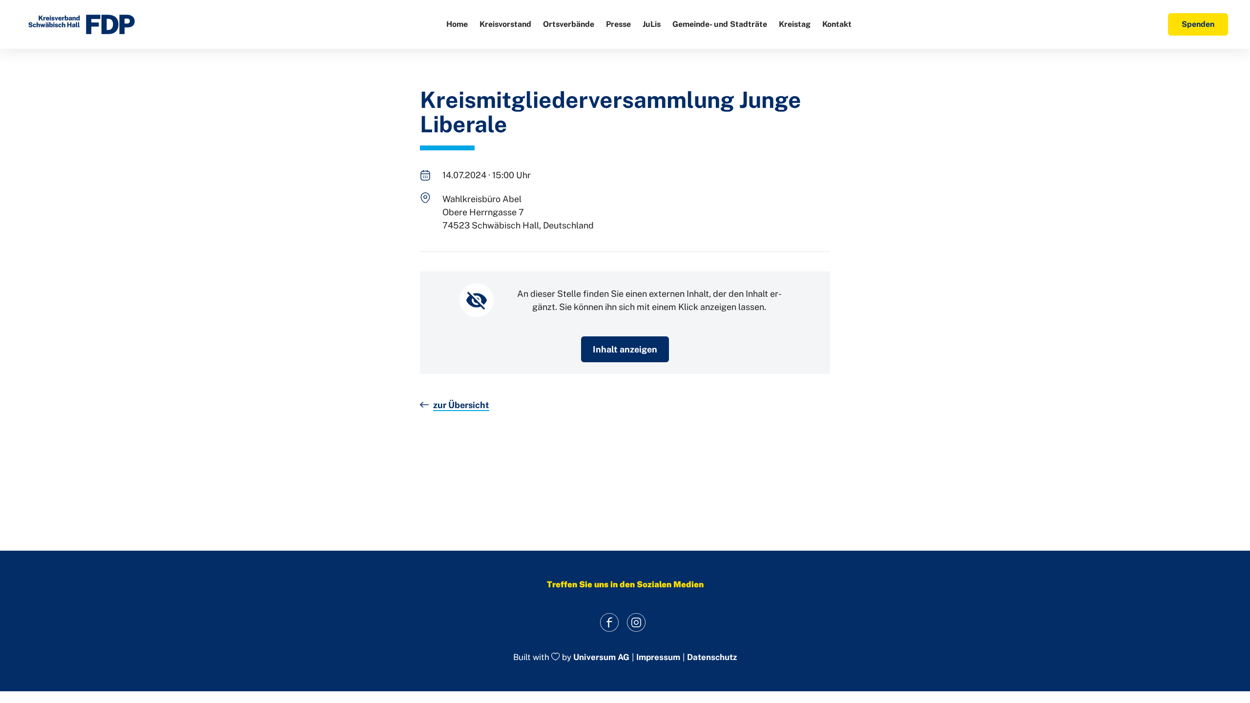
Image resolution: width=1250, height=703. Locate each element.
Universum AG (601, 657)
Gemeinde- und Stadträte (719, 24)
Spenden (1198, 24)
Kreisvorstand (505, 24)
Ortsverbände (568, 24)
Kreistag (795, 24)
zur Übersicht (461, 405)
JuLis (652, 24)
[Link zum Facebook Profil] (609, 622)
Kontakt (837, 24)
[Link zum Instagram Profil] (636, 622)
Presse (618, 24)
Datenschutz (712, 657)
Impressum (658, 657)
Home (457, 24)
